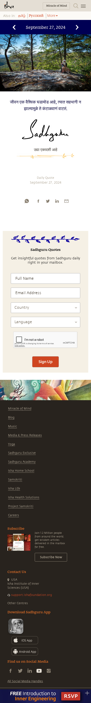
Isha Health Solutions (23, 497)
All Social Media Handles (25, 681)
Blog (11, 417)
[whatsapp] (26, 201)
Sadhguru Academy (22, 461)
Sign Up (45, 361)
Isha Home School (21, 470)
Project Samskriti (20, 506)
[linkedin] (57, 201)
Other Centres (17, 603)
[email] (66, 201)
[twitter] (48, 201)
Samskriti (15, 479)
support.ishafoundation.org (31, 595)
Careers (13, 515)
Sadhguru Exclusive (22, 452)
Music (12, 426)
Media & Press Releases (25, 435)
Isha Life (14, 488)
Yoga (11, 444)
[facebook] (38, 201)
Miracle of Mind (19, 408)
